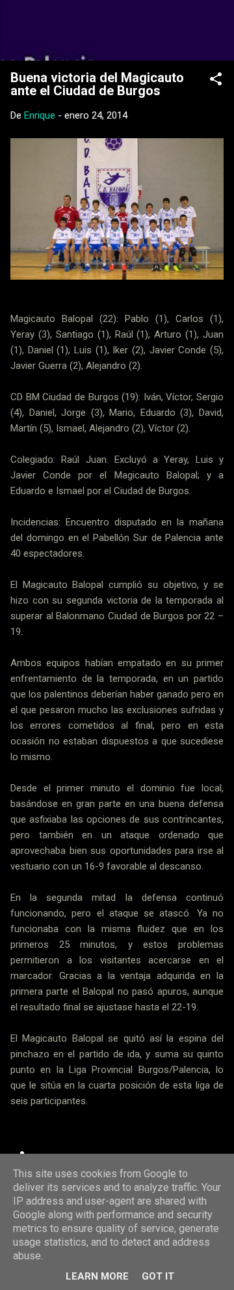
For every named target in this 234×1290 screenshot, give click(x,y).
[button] (216, 81)
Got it (158, 1276)
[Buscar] (216, 26)
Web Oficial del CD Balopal (117, 30)
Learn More (97, 1276)
